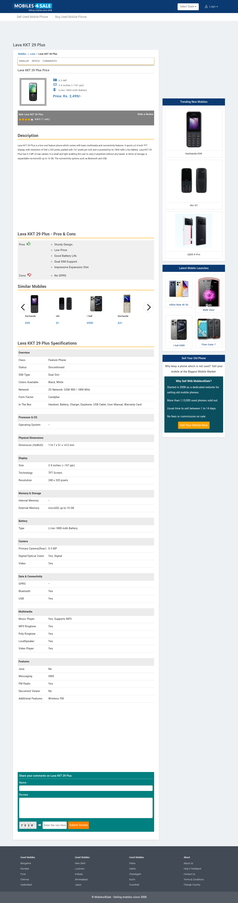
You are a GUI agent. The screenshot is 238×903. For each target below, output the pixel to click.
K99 (27, 323)
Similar (24, 61)
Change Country (192, 884)
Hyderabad (26, 884)
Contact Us (189, 874)
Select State (187, 7)
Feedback (196, 868)
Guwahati (134, 884)
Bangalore (25, 863)
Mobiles (22, 54)
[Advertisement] (119, 31)
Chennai (24, 879)
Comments (50, 61)
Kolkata (79, 874)
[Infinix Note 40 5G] (178, 275)
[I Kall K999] (178, 316)
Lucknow (79, 868)
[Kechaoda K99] (193, 109)
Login (212, 7)
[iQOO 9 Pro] (193, 212)
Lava (32, 54)
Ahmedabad (81, 879)
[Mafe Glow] (208, 275)
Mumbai (24, 868)
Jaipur (78, 884)
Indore (132, 868)
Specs (36, 61)
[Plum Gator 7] (208, 316)
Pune (23, 874)
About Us (188, 863)
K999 (90, 323)
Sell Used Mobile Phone (32, 17)
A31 (120, 323)
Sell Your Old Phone (194, 358)
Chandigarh (135, 874)
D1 (57, 323)
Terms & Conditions (194, 879)
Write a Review (145, 114)
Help (186, 868)
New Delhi (80, 863)
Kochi (132, 879)
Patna (132, 863)
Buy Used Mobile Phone (70, 17)
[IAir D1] (193, 161)
